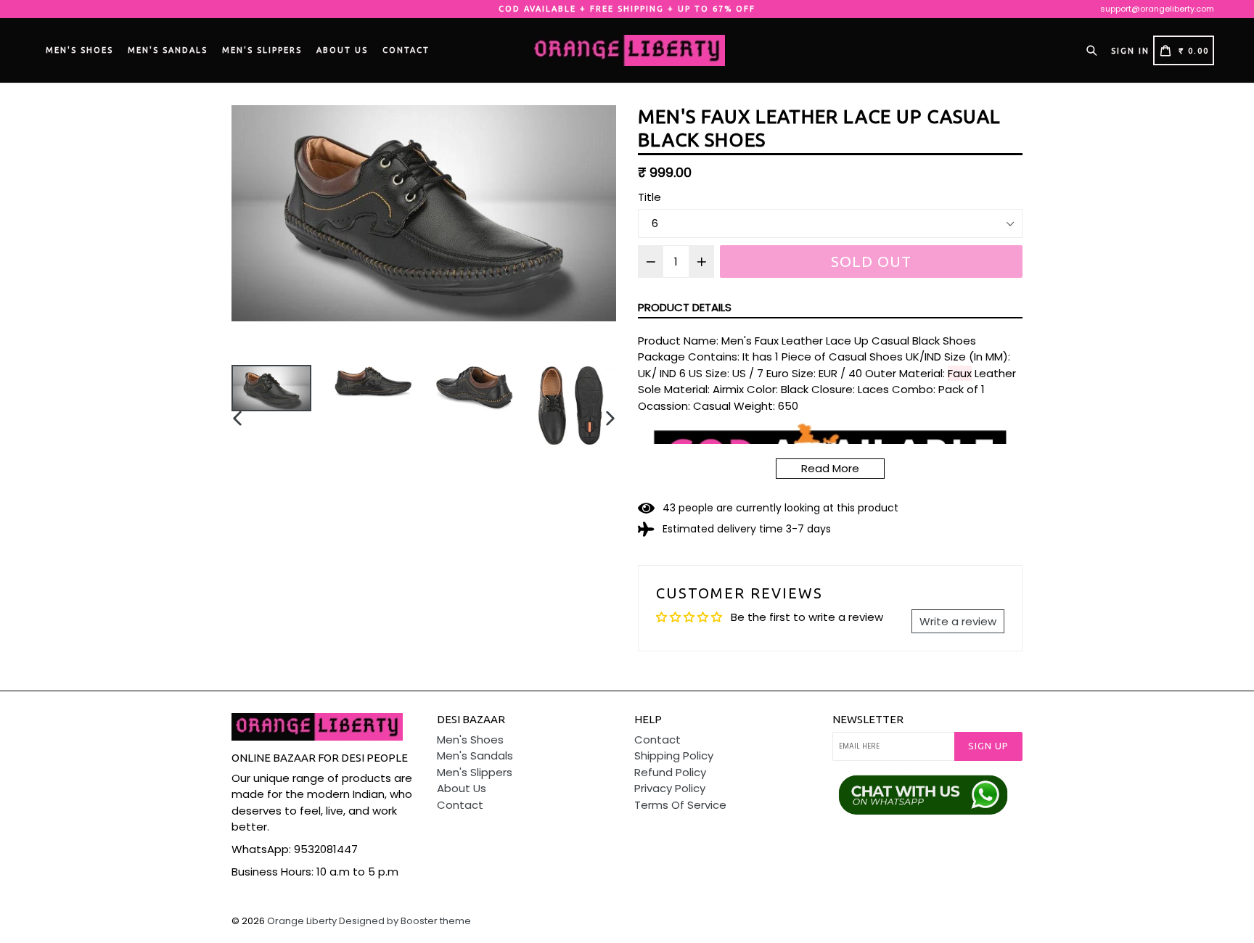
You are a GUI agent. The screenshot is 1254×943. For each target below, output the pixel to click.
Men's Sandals (168, 50)
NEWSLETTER (867, 719)
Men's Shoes (79, 50)
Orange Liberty (302, 921)
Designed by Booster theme (405, 921)
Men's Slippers (262, 50)
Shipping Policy (673, 755)
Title (649, 197)
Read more (830, 468)
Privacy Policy (669, 788)
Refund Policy (670, 772)
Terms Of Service (680, 804)
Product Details (685, 307)
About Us (342, 50)
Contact (406, 50)
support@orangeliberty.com (1157, 9)
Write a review (957, 621)
